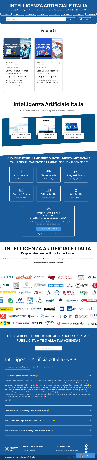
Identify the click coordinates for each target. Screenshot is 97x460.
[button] (6, 400)
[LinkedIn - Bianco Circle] (86, 445)
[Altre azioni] (29, 63)
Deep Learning (41, 67)
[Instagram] (86, 448)
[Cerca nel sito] (70, 19)
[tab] (17, 367)
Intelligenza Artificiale (12, 67)
